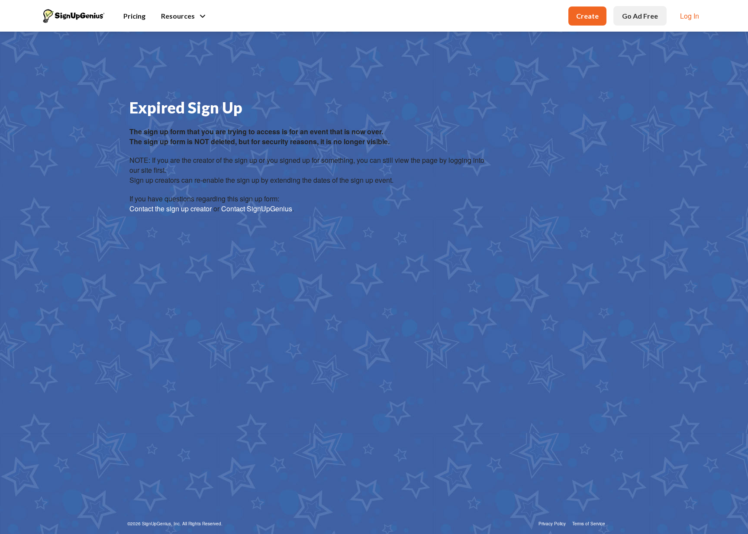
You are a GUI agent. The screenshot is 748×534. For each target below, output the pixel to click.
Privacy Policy (552, 524)
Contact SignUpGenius (256, 209)
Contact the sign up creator (170, 209)
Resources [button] (178, 16)
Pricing (134, 16)
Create (587, 16)
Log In (689, 16)
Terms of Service (588, 524)
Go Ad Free (640, 16)
